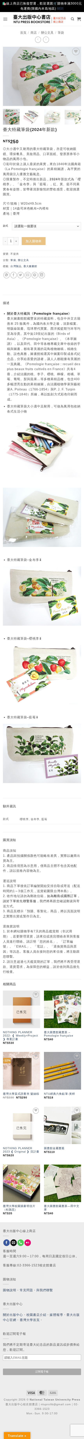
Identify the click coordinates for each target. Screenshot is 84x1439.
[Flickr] (27, 1242)
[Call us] (20, 1242)
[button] (5, 19)
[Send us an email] (13, 1242)
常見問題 (26, 1290)
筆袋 (61, 32)
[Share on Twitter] (20, 275)
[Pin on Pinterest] (34, 275)
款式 (5, 226)
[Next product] (38, 39)
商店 (33, 32)
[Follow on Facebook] (6, 1242)
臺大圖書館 (30, 266)
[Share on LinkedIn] (41, 275)
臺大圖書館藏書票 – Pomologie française (58, 1034)
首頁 (23, 32)
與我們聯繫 (44, 1290)
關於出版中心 (13, 1314)
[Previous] (9, 76)
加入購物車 (34, 241)
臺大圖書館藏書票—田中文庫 (61, 1208)
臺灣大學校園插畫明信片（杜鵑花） (19, 1208)
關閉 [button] (60, 8)
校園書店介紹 (36, 1314)
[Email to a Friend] (27, 275)
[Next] (74, 76)
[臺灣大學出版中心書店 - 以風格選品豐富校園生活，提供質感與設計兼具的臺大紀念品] (40, 19)
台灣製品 (15, 266)
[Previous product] (46, 39)
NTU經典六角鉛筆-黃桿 (59, 1093)
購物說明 (9, 1290)
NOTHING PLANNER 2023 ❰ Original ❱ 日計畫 (21, 1150)
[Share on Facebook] (13, 275)
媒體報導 (56, 1314)
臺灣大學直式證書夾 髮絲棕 (21, 1093)
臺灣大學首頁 (30, 1320)
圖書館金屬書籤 (54, 1148)
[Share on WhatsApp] (6, 275)
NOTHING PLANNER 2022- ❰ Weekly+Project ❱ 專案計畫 (20, 1036)
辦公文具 (47, 32)
